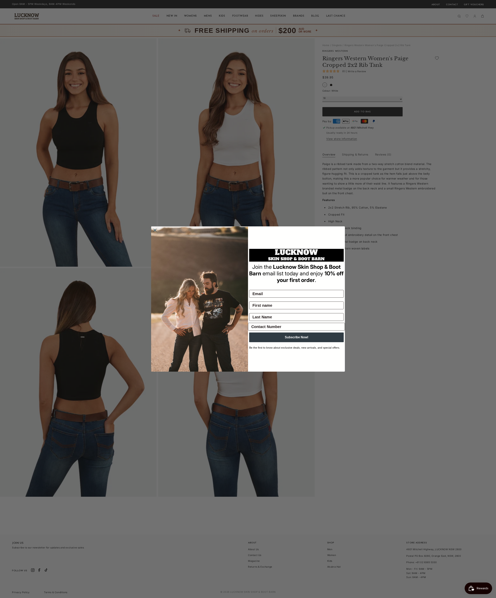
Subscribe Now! (296, 337)
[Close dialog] (155, 230)
